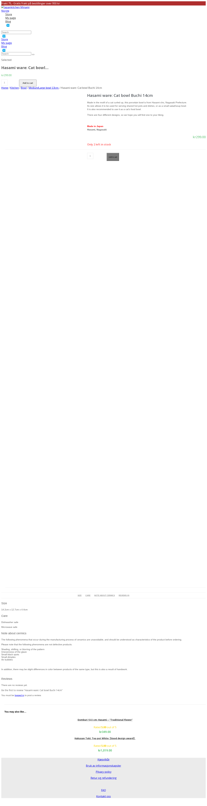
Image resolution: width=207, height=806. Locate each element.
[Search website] (5, 28)
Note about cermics (104, 595)
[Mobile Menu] (7, 36)
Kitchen (14, 88)
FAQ (103, 790)
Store (4, 39)
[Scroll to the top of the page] (2, 802)
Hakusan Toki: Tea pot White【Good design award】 (105, 738)
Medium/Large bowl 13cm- (44, 88)
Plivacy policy (103, 772)
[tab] (79, 595)
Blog (4, 46)
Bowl (24, 88)
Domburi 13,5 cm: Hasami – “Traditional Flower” (105, 719)
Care (87, 595)
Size (80, 595)
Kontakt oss (103, 796)
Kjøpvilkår (104, 759)
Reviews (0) (124, 595)
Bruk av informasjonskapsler (103, 765)
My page (6, 43)
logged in (19, 695)
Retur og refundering (104, 778)
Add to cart (28, 83)
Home (4, 88)
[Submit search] (33, 54)
